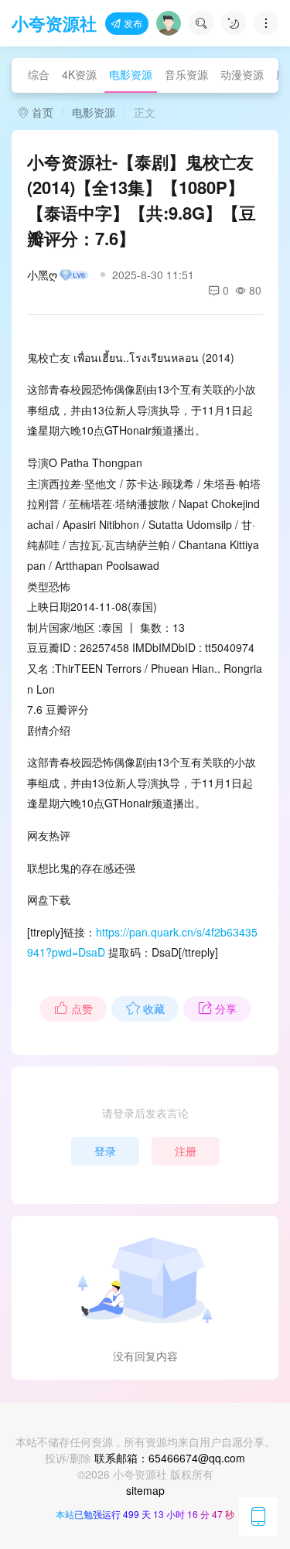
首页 (41, 112)
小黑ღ (42, 274)
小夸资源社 (54, 23)
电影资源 (130, 74)
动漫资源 (242, 74)
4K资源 (79, 74)
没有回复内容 (145, 1355)
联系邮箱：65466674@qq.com (169, 1457)
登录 (105, 1150)
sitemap (145, 1490)
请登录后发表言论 (145, 1113)
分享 (226, 1008)
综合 (38, 74)
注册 (185, 1150)
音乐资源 (186, 74)
